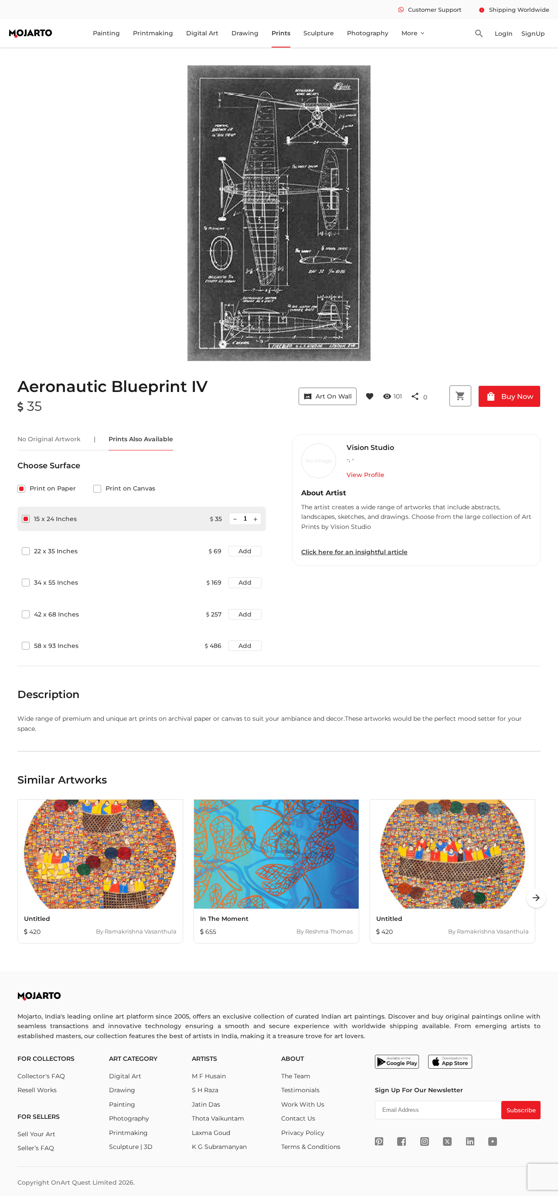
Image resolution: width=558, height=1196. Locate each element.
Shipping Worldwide (514, 9)
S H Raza (205, 1090)
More (413, 33)
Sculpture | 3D (131, 1147)
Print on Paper (53, 488)
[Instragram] (424, 1141)
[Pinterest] (379, 1141)
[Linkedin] (470, 1141)
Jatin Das (206, 1104)
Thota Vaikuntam (218, 1118)
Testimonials (300, 1090)
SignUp (533, 33)
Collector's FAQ (41, 1076)
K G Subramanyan (219, 1147)
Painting (106, 33)
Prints (281, 33)
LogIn (504, 33)
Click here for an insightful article (354, 552)
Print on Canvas (130, 488)
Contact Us (298, 1118)
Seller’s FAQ (35, 1148)
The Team (295, 1076)
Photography (367, 33)
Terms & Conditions (310, 1147)
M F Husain (209, 1076)
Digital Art (202, 33)
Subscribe (521, 1110)
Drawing (245, 33)
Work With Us (302, 1104)
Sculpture (318, 33)
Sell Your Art (36, 1134)
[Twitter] (447, 1141)
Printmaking (153, 33)
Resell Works (37, 1090)
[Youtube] (492, 1141)
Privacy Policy (302, 1133)
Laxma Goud (211, 1133)
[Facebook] (401, 1141)
